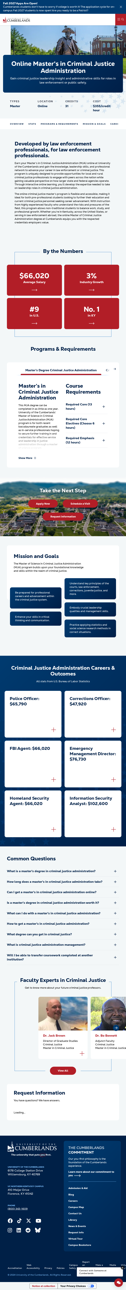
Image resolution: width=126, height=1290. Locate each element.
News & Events (77, 1226)
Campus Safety (73, 1266)
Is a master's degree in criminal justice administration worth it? (53, 903)
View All (63, 1070)
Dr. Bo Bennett (106, 1036)
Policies (61, 1268)
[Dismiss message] (122, 1267)
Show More (25, 458)
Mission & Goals (94, 124)
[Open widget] (118, 1282)
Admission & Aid (78, 1188)
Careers (73, 1200)
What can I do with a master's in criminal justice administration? (53, 913)
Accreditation (15, 1268)
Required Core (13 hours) (79, 406)
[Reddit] (28, 1231)
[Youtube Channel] (38, 1221)
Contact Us (75, 1213)
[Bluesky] (38, 1231)
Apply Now (43, 503)
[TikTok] (19, 1221)
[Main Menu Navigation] (120, 19)
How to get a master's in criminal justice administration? (48, 924)
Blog (71, 1194)
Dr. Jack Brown (54, 1036)
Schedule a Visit (80, 503)
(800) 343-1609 (18, 1208)
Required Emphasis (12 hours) (80, 440)
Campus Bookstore (79, 1245)
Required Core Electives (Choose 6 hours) (80, 423)
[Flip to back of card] (53, 730)
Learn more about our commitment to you (91, 1173)
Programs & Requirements (59, 124)
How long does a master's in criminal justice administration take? (54, 882)
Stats (32, 124)
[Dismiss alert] (121, 7)
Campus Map (76, 1207)
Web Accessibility (33, 1266)
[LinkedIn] (19, 1231)
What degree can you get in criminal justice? (39, 934)
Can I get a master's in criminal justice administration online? (51, 892)
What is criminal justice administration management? (46, 945)
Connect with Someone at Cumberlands (92, 1272)
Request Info (76, 1232)
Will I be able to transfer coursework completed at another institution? (50, 957)
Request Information (63, 516)
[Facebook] (10, 1221)
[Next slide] (116, 1028)
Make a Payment (100, 1266)
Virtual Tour (75, 1238)
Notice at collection (43, 1286)
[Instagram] (10, 1231)
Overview (17, 124)
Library (72, 1219)
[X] (28, 1221)
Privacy (48, 1268)
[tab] (61, 370)
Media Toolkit (113, 1266)
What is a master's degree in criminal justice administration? (51, 871)
